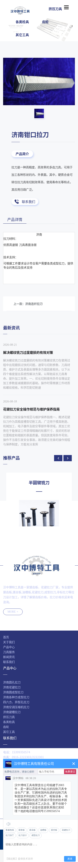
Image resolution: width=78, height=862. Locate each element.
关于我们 (9, 642)
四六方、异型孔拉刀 (16, 702)
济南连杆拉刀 (34, 304)
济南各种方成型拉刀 (16, 697)
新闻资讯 (9, 657)
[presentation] (58, 458)
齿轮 (45, 21)
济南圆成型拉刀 (13, 692)
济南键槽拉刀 (12, 712)
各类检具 (22, 21)
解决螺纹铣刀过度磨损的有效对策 (28, 352)
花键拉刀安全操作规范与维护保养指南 (31, 409)
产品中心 (9, 647)
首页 (6, 637)
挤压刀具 (9, 717)
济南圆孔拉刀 (12, 682)
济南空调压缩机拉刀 (16, 707)
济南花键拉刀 (12, 687)
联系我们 (28, 201)
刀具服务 (9, 652)
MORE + (12, 611)
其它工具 (22, 34)
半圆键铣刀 (39, 483)
